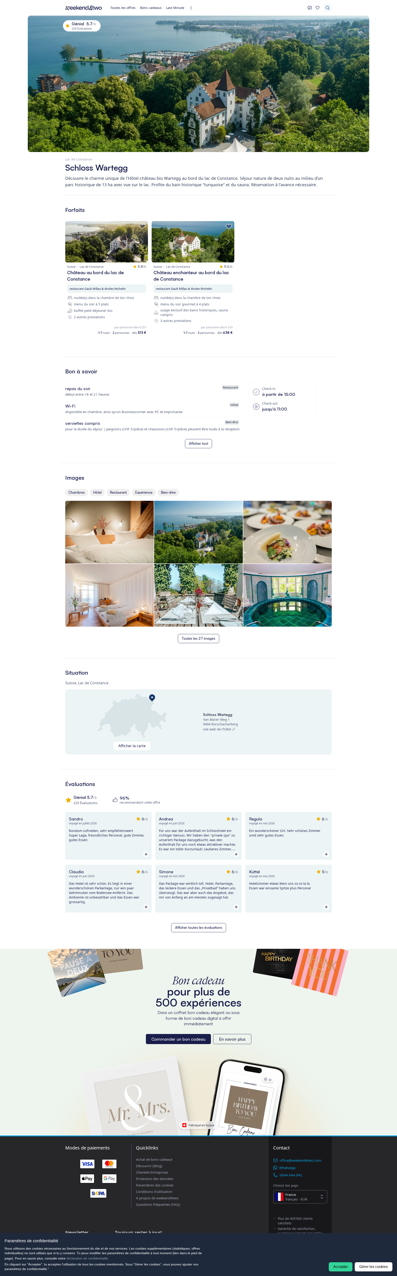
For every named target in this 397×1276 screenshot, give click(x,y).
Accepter (340, 1267)
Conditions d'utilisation (154, 1191)
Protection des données (154, 1178)
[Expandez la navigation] (192, 8)
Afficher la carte (132, 745)
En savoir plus (232, 1039)
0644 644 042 (291, 1175)
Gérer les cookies (373, 1267)
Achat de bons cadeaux (154, 1159)
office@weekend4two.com (300, 1160)
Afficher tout (198, 443)
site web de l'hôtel (217, 729)
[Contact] (309, 8)
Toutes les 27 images (198, 638)
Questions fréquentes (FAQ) (158, 1204)
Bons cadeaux (151, 8)
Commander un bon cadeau (178, 1039)
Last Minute (175, 8)
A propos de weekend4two (157, 1198)
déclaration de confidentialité (87, 1258)
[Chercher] (327, 8)
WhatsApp (287, 1167)
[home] (83, 8)
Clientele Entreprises (152, 1172)
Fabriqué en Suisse (201, 1125)
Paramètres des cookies (154, 1185)
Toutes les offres (123, 8)
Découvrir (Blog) (149, 1165)
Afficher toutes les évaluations (198, 927)
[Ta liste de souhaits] (317, 8)
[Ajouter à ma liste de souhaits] (142, 226)
